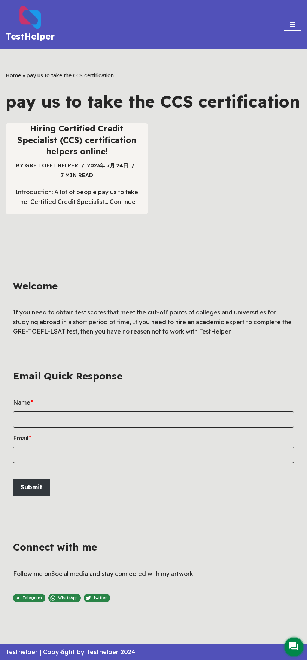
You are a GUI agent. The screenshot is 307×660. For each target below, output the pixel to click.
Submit (31, 487)
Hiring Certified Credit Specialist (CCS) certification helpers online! (76, 140)
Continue (123, 201)
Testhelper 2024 (111, 652)
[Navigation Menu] (292, 24)
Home (13, 75)
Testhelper (22, 652)
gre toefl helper (51, 165)
